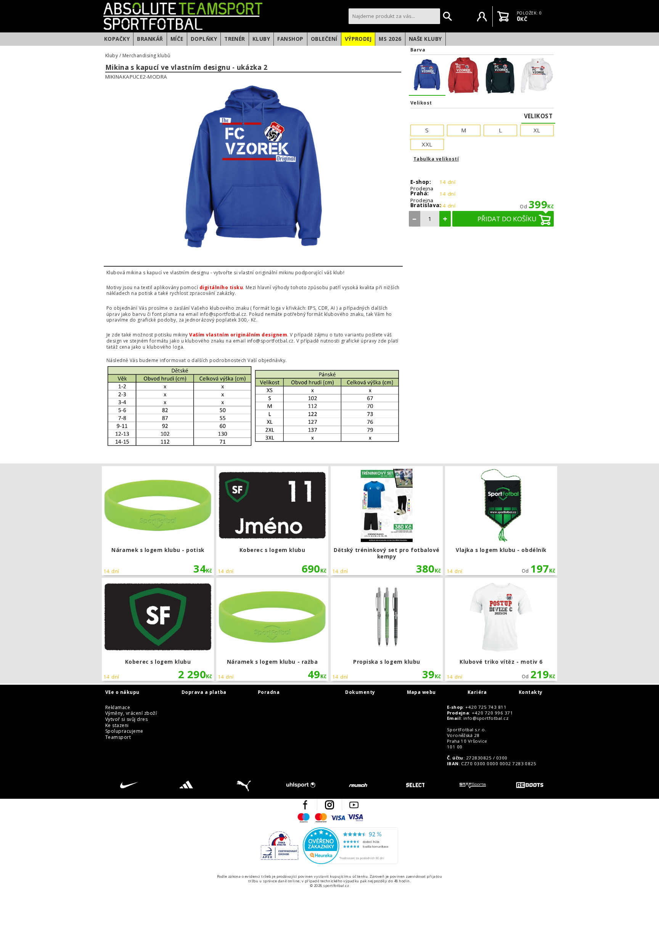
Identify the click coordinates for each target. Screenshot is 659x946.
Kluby (261, 38)
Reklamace (117, 708)
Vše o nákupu (122, 692)
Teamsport (118, 737)
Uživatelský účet (482, 16)
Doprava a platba (204, 692)
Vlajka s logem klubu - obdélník (501, 520)
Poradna (269, 692)
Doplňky (204, 38)
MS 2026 (390, 38)
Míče (176, 38)
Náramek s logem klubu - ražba (272, 629)
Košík (503, 16)
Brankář (150, 38)
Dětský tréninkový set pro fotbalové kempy (386, 520)
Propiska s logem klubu (386, 629)
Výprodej (358, 38)
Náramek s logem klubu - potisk (158, 520)
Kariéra (477, 692)
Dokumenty (360, 692)
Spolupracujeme (124, 731)
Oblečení (324, 38)
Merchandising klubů (146, 56)
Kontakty (531, 692)
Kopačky (117, 38)
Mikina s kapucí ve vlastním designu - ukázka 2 (186, 68)
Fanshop (290, 38)
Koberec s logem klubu (272, 520)
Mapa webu (421, 692)
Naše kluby (425, 38)
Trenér (234, 38)
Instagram (329, 804)
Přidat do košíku (507, 218)
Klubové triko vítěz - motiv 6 (501, 629)
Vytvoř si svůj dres (126, 719)
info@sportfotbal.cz (485, 718)
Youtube (353, 804)
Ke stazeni (117, 725)
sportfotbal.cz (223, 16)
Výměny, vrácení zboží (131, 713)
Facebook (305, 804)
